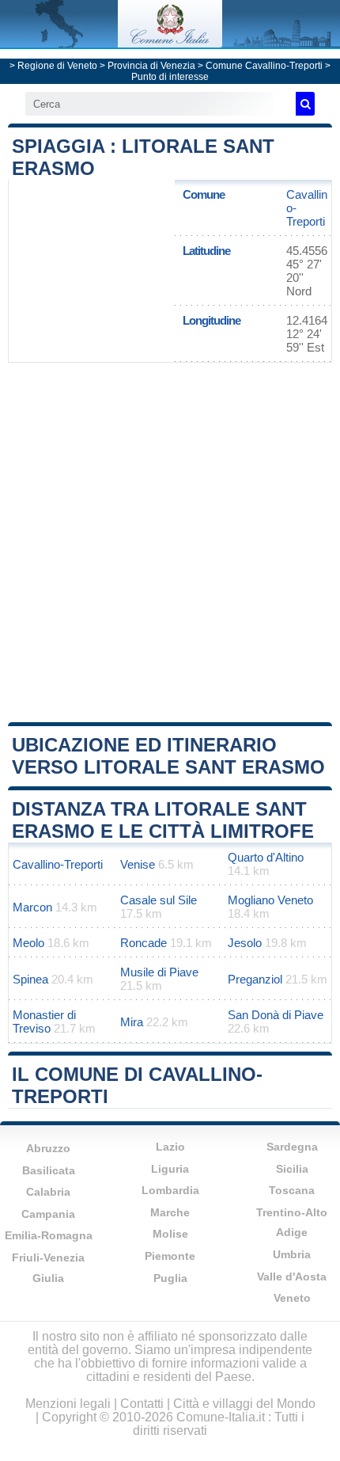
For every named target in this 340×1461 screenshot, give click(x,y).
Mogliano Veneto (270, 900)
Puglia (170, 1278)
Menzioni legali (68, 1403)
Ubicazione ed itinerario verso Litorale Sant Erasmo (168, 756)
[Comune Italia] (170, 43)
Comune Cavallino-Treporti (264, 65)
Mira (131, 1022)
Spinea (30, 979)
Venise (137, 864)
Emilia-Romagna (49, 1235)
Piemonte (170, 1256)
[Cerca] (305, 104)
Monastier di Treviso (44, 1021)
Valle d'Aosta (292, 1276)
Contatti (142, 1403)
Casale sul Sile (158, 900)
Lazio (170, 1146)
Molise (170, 1233)
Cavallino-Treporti (58, 864)
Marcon (32, 907)
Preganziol (255, 979)
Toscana (292, 1190)
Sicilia (292, 1168)
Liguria (170, 1168)
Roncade (143, 942)
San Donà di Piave (275, 1015)
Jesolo (245, 942)
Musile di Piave (159, 972)
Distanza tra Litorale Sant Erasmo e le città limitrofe (163, 820)
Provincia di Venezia (151, 65)
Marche (170, 1212)
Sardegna (292, 1146)
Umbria (292, 1254)
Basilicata (48, 1170)
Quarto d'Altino (266, 857)
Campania (48, 1214)
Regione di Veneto (57, 65)
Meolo (28, 942)
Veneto (292, 1298)
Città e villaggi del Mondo (244, 1403)
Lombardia (170, 1190)
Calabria (48, 1191)
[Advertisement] (170, 541)
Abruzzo (48, 1148)
